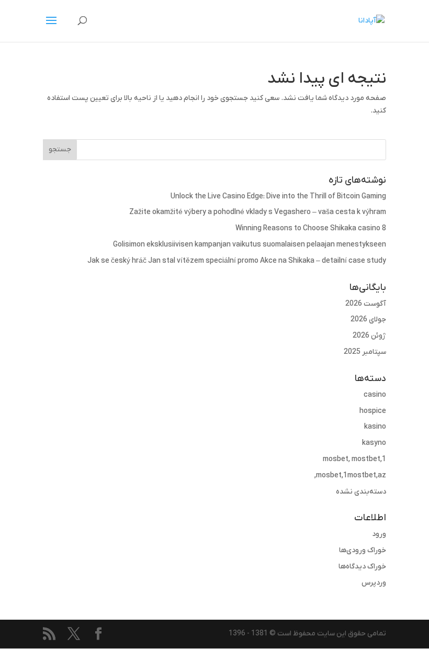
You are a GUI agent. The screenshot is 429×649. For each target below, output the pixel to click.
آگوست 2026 (365, 304)
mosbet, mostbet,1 (354, 459)
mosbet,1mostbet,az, (350, 475)
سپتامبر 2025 (365, 352)
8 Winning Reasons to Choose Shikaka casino (310, 228)
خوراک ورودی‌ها (362, 550)
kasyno (374, 443)
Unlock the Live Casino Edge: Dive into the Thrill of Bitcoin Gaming (278, 197)
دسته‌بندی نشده (361, 492)
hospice (372, 411)
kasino (375, 427)
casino (375, 395)
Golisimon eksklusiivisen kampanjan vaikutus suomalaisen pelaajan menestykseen (249, 245)
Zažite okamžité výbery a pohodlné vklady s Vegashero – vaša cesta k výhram (257, 212)
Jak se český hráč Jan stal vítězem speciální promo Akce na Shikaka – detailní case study (236, 261)
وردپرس (374, 583)
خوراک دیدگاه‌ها (362, 567)
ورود (379, 534)
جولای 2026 (368, 319)
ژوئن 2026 (369, 336)
